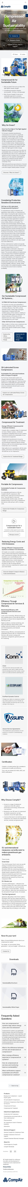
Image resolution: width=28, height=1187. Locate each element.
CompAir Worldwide (9, 1146)
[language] (2, 2)
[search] (25, 2)
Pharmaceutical (8, 1120)
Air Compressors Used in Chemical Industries (13, 1123)
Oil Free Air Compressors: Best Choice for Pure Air (13, 1102)
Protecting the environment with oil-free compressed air (13, 1117)
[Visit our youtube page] (15, 1151)
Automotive (7, 1126)
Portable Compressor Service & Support (12, 1135)
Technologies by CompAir (10, 1144)
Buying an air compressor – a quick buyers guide (13, 1096)
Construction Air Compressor (11, 1114)
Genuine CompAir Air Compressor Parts (14, 1132)
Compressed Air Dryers (10, 1106)
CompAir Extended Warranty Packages (14, 1138)
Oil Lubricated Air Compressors (12, 1099)
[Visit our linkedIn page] (10, 1151)
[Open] (25, 7)
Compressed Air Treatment (11, 1108)
